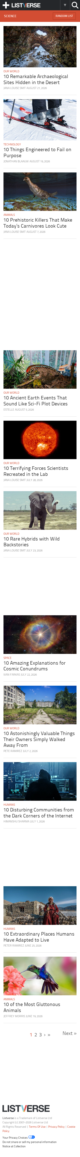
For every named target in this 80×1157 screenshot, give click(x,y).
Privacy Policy (56, 1126)
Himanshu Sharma (16, 821)
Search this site (75, 5)
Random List (64, 16)
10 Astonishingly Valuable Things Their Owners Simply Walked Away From (39, 739)
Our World (11, 71)
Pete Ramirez (12, 751)
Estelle (8, 409)
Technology (12, 144)
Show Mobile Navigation (6, 5)
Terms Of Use (37, 1126)
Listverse (8, 1118)
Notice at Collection (14, 1146)
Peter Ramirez (13, 945)
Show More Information (65, 5)
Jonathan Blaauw (16, 161)
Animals (9, 215)
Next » (70, 1033)
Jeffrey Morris (14, 1016)
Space (7, 658)
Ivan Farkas (11, 674)
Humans (9, 805)
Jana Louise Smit (14, 88)
